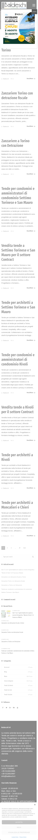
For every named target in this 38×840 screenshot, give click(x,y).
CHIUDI (34, 11)
